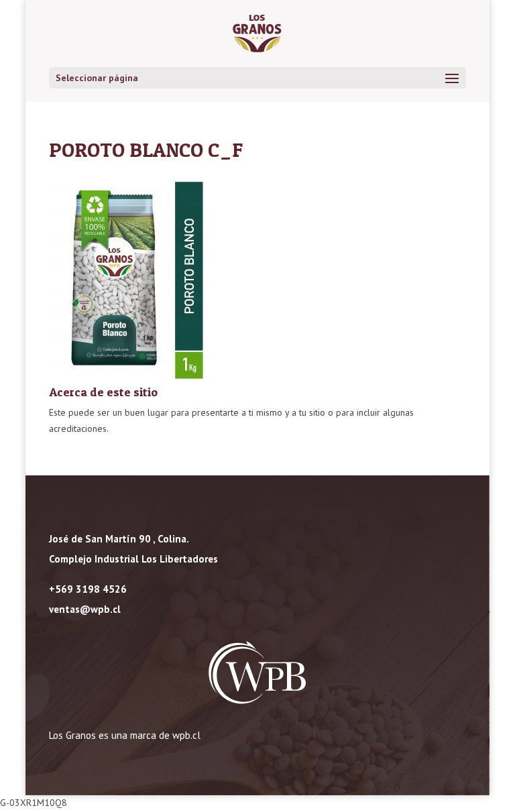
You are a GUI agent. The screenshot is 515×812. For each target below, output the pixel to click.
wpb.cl (186, 735)
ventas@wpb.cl (85, 609)
